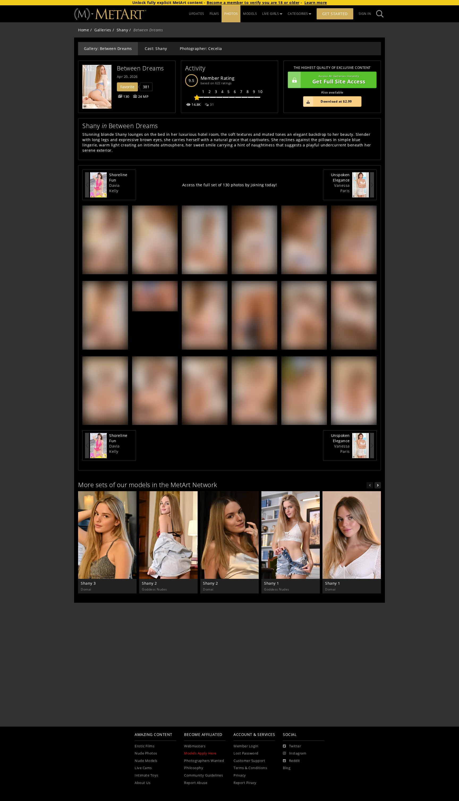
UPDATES (196, 13)
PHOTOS (231, 13)
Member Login (245, 746)
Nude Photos (146, 753)
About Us (142, 783)
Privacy (239, 775)
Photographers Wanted (204, 760)
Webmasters (194, 746)
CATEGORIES (298, 13)
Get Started (335, 13)
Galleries (102, 29)
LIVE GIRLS (270, 13)
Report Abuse (195, 783)
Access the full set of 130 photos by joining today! (229, 184)
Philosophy (193, 768)
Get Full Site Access (339, 79)
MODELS (250, 13)
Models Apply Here (200, 753)
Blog (286, 768)
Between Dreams (140, 68)
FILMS (214, 13)
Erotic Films (144, 746)
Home (83, 29)
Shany (122, 29)
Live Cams (143, 768)
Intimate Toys (146, 775)
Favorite (127, 86)
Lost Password (245, 753)
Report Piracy (245, 783)
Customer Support (249, 760)
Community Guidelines (203, 775)
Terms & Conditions (250, 768)
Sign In (365, 13)
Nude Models (146, 760)
